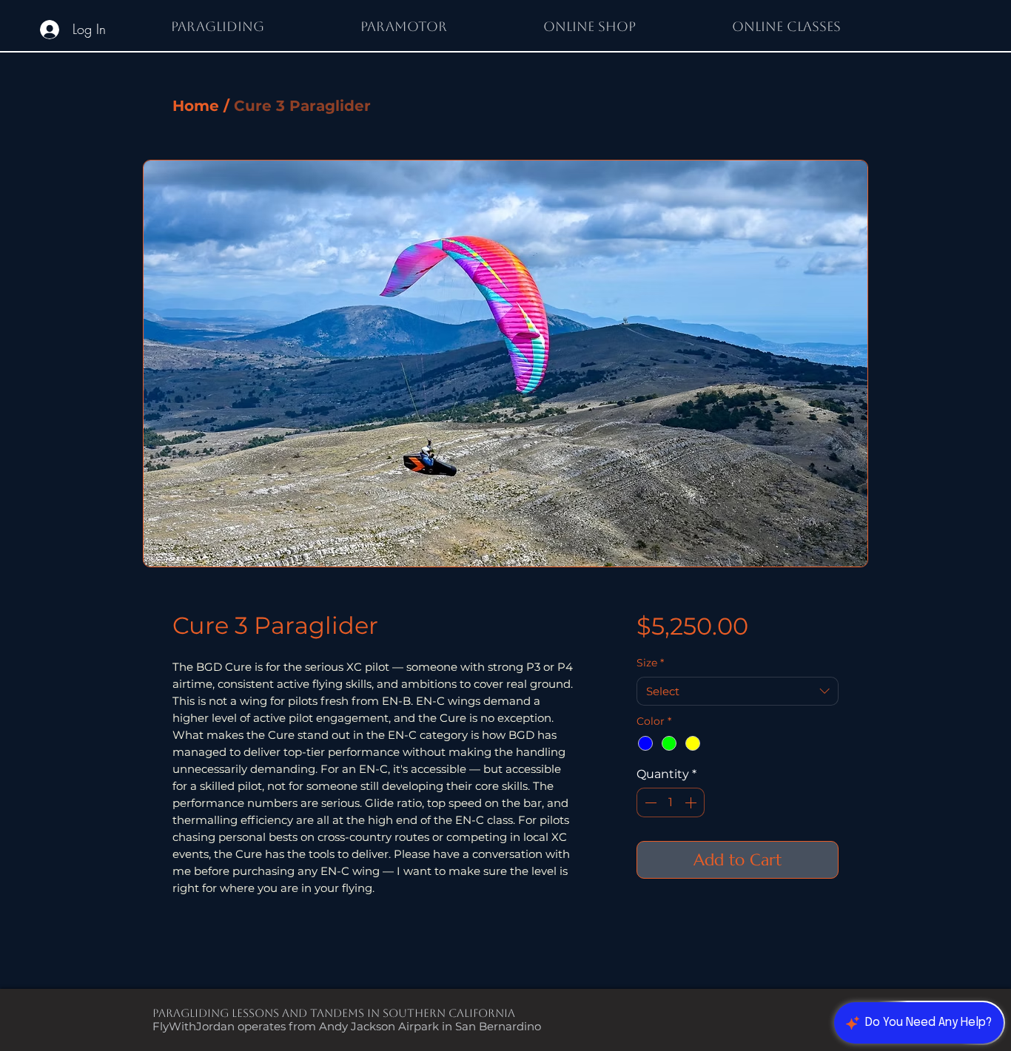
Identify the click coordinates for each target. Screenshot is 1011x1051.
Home (195, 106)
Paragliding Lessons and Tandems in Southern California (333, 1013)
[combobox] (738, 691)
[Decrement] (649, 802)
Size (650, 662)
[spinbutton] (670, 802)
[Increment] (692, 802)
